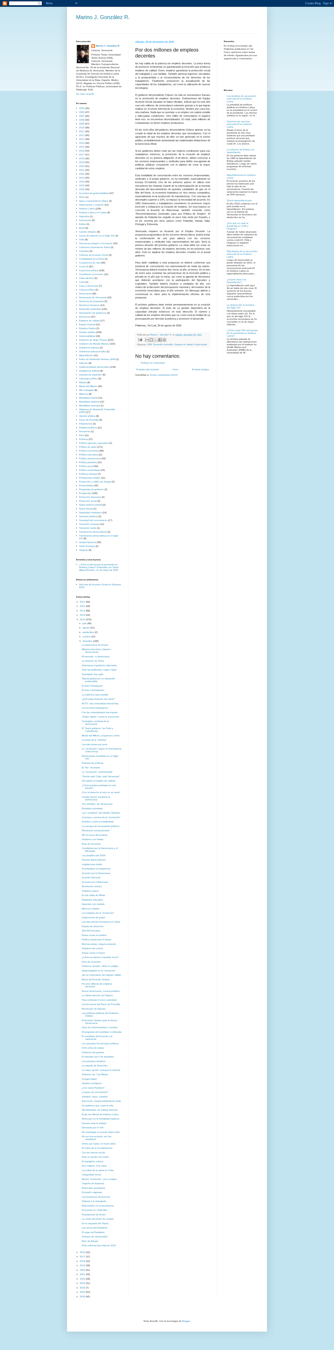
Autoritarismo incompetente (96, 868)
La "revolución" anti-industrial (97, 772)
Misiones (83, 394)
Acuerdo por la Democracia (96, 873)
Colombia (84, 251)
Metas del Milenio (88, 386)
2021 (82, 170)
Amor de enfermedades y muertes (99, 1027)
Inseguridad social (91, 1174)
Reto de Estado (90, 1241)
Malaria (83, 382)
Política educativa (88, 454)
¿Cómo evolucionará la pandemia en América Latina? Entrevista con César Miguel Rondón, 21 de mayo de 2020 (99, 567)
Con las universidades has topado (100, 712)
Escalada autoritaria (92, 808)
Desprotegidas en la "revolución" (99, 970)
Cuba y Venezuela (88, 286)
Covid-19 (83, 266)
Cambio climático (88, 232)
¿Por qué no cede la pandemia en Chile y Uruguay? (237, 226)
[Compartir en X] (155, 340)
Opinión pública (87, 416)
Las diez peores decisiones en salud (101, 922)
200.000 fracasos (91, 930)
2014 (82, 143)
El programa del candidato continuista (102, 1032)
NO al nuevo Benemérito (95, 835)
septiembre (88, 632)
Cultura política (87, 289)
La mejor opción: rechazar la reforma (101, 1070)
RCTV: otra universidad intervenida (100, 703)
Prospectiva (85, 493)
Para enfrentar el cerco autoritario (99, 1000)
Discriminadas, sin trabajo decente (100, 1110)
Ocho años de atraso (93, 1048)
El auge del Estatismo (93, 1232)
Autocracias (85, 220)
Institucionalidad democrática (94, 367)
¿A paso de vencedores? (95, 1092)
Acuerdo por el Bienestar (95, 882)
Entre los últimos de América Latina (100, 1114)
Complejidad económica (91, 259)
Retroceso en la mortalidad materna (100, 1118)
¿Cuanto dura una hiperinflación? (236, 280)
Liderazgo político (88, 378)
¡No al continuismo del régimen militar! (101, 975)
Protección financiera (90, 497)
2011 (82, 131)
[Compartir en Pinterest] (164, 340)
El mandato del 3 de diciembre (98, 1056)
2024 (82, 181)
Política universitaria (89, 470)
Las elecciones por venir (94, 744)
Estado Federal (87, 324)
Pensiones (84, 431)
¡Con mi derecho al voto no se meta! (101, 792)
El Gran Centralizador (93, 690)
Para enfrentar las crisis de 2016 (99, 1245)
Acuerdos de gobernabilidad (94, 193)
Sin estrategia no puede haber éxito (101, 1132)
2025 (82, 185)
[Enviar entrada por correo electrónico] (140, 339)
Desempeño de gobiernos (92, 313)
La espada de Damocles (94, 1065)
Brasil (82, 228)
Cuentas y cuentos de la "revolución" (101, 817)
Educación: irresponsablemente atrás (101, 1101)
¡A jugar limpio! (89, 1079)
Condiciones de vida (89, 262)
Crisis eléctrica (86, 278)
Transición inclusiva (89, 524)
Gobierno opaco (90, 891)
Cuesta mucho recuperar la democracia (96, 798)
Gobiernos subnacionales (92, 351)
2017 (82, 154)
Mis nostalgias (86, 390)
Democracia (85, 293)
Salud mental (86, 508)
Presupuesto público (90, 477)
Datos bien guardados (93, 1188)
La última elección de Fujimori (97, 995)
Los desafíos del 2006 (93, 855)
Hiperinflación (86, 355)
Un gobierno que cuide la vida (97, 1105)
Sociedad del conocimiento (93, 520)
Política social (86, 466)
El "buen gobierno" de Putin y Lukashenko (97, 729)
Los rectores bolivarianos (95, 708)
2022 (82, 174)
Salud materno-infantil (90, 505)
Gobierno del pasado (93, 1052)
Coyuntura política (88, 270)
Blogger (186, 1321)
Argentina (84, 216)
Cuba (82, 282)
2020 (82, 166)
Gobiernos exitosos (89, 347)
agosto (86, 627)
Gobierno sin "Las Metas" (95, 1074)
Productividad (200, 344)
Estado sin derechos (92, 926)
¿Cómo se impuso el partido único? (100, 957)
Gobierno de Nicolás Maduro (94, 343)
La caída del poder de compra (98, 1219)
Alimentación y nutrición (91, 204)
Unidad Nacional (87, 542)
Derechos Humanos (89, 305)
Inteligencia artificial (89, 371)
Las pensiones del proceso (96, 1197)
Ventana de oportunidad (94, 1236)
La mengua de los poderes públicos (101, 826)
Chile (81, 239)
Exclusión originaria (92, 1192)
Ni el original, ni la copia (94, 1165)
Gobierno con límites (92, 839)
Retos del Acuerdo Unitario (96, 979)
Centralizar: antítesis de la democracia (95, 722)
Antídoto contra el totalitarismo (98, 821)
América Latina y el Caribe (93, 212)
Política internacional (90, 458)
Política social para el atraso (96, 939)
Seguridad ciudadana (90, 512)
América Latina (87, 208)
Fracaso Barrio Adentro (94, 860)
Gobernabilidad (87, 336)
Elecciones (84, 316)
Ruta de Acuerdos (91, 844)
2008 (82, 120)
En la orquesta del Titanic (95, 1223)
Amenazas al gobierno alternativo (99, 665)
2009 (82, 123)
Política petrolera (88, 462)
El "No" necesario (91, 767)
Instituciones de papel (93, 917)
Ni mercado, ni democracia (96, 656)
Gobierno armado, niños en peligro (100, 966)
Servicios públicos (88, 516)
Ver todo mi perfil (85, 94)
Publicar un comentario (153, 363)
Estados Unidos (87, 328)
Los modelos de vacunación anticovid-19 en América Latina (241, 99)
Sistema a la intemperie (94, 1201)
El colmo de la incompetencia (97, 1148)
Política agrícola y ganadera (94, 443)
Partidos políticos (88, 427)
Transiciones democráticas (93, 532)
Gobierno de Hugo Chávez (93, 340)
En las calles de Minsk (93, 895)
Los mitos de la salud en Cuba (98, 1170)
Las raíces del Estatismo (94, 1227)
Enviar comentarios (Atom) (163, 375)
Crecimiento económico (91, 274)
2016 (82, 150)
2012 (82, 135)
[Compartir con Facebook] (160, 340)
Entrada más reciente (147, 369)
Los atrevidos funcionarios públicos (100, 1043)
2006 (149, 344)
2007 (82, 116)
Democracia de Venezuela (93, 297)
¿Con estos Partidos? (93, 1088)
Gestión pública (87, 332)
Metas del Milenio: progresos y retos (101, 735)
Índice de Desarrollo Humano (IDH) (97, 359)
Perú (81, 435)
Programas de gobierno (91, 489)
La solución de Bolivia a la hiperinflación (240, 151)
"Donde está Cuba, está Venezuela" (101, 776)
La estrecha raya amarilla (95, 694)
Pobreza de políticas (92, 763)
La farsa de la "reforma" (94, 740)
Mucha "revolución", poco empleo (99, 1179)
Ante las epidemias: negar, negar (99, 669)
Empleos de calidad (183, 344)
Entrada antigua (200, 369)
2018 (82, 158)
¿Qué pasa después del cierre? (98, 699)
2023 (82, 177)
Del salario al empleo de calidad (98, 780)
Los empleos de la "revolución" (98, 913)
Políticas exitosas (88, 474)
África (82, 197)
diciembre (87, 641)
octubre (86, 636)
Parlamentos (85, 423)
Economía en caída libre (94, 1210)
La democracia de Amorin (95, 645)
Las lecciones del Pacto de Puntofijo (101, 1004)
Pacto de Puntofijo (89, 420)
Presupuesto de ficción (94, 1214)
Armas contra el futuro (93, 953)
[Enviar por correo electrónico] (147, 340)
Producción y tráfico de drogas (95, 481)
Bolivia (82, 224)
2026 (82, 189)
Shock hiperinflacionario (239, 200)
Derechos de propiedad (91, 301)
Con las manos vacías (93, 1152)
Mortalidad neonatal (89, 405)
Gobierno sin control (92, 948)
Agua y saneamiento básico (93, 201)
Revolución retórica (92, 886)
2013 (82, 139)
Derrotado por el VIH (92, 1127)
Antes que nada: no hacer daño (99, 1143)
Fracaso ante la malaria (94, 1123)
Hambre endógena (92, 1083)
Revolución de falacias (93, 1009)
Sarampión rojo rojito (92, 674)
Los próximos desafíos (93, 1061)
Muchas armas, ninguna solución (99, 944)
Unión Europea (87, 546)
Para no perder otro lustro (95, 1157)
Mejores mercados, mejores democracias (96, 650)
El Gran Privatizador (92, 686)
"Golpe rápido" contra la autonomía (100, 716)
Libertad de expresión (90, 374)
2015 (82, 147)
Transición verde (87, 528)
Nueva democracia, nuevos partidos (101, 991)
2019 (82, 162)
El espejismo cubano (93, 1161)
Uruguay (83, 550)
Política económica (89, 450)
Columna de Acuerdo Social (93, 255)
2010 (82, 127)
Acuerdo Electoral (91, 877)
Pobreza (83, 439)
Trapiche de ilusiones (93, 1183)
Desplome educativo (92, 899)
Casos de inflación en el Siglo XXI (97, 235)
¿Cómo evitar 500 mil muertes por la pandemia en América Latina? (242, 333)
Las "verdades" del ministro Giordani (101, 812)
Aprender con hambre (93, 904)
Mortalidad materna (89, 401)
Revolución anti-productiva (96, 830)
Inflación (83, 363)
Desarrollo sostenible (163, 344)
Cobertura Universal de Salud (94, 247)
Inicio (175, 369)
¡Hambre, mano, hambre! (95, 1096)
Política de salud (88, 447)
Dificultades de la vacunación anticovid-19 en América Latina (242, 254)
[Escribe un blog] (151, 340)
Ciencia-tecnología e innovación (96, 243)
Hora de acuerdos (91, 961)
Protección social (88, 501)
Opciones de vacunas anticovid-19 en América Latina (239, 124)
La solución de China (93, 661)
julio (84, 623)
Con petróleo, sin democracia (97, 804)
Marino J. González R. (103, 17)
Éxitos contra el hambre (94, 935)
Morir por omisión (91, 908)
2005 (82, 108)
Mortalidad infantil (88, 398)
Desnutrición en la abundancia (98, 1205)
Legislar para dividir (92, 864)
